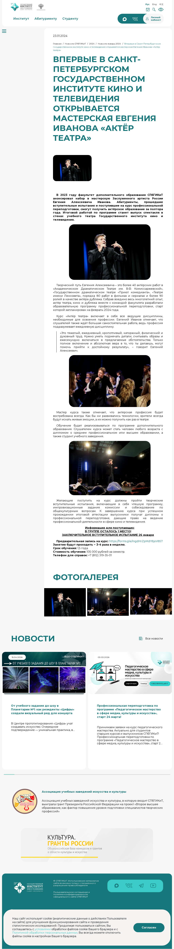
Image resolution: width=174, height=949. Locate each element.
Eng (154, 4)
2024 (91, 43)
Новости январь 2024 (109, 43)
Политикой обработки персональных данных (44, 932)
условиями (43, 929)
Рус (147, 4)
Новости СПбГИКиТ (75, 43)
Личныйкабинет (156, 18)
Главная (57, 43)
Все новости (154, 638)
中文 (161, 4)
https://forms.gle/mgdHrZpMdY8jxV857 (136, 541)
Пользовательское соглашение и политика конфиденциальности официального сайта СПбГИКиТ (71, 894)
